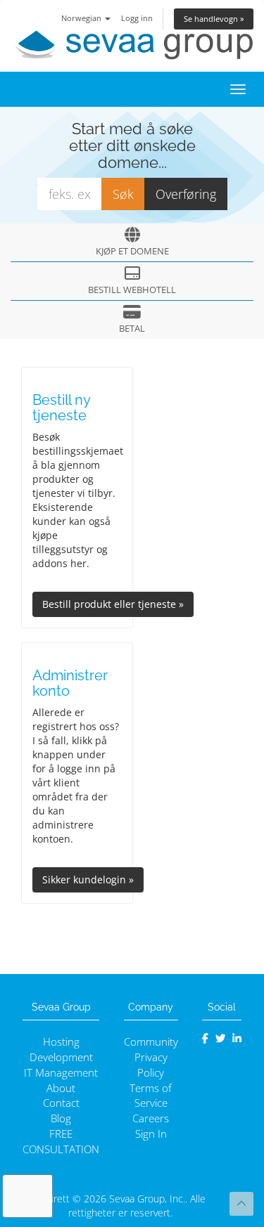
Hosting (61, 1042)
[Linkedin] (236, 1038)
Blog (61, 1118)
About (60, 1088)
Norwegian (82, 18)
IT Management (61, 1072)
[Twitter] (220, 1038)
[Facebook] (205, 1038)
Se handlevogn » (214, 18)
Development (61, 1057)
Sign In (151, 1134)
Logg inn (137, 18)
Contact (61, 1103)
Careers (150, 1118)
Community (151, 1042)
